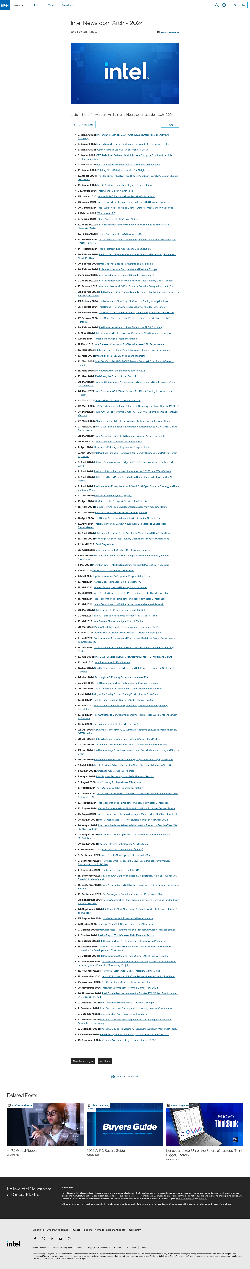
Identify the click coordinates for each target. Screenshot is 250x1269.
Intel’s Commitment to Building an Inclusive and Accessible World (129, 604)
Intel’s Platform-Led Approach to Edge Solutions (125, 248)
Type (51, 5)
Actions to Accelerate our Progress (115, 770)
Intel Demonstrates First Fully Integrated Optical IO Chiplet (127, 682)
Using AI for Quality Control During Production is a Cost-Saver (125, 694)
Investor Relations (82, 1229)
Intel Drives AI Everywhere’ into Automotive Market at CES (128, 164)
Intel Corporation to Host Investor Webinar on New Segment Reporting (132, 332)
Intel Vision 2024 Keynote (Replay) (113, 495)
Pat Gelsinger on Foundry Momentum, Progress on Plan (132, 894)
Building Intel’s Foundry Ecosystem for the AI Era (121, 677)
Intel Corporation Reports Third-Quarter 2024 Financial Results (133, 955)
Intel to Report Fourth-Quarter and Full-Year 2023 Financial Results (132, 143)
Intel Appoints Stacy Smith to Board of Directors (121, 355)
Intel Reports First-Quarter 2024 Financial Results (122, 549)
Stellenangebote (116, 1229)
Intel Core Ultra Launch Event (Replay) (122, 849)
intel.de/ (203, 1198)
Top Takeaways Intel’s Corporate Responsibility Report (122, 576)
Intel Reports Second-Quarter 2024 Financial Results (125, 776)
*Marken (80, 1247)
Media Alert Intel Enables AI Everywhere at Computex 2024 (126, 626)
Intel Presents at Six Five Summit (112, 662)
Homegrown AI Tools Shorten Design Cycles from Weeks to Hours (131, 506)
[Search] (217, 5)
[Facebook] (35, 1238)
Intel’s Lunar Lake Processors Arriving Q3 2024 (119, 609)
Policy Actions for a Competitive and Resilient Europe (128, 269)
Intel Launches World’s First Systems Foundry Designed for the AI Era (136, 286)
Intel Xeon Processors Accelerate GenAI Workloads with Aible (128, 688)
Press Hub (67, 5)
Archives (105, 1061)
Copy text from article (127, 1076)
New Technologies (83, 1061)
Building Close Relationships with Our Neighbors (123, 170)
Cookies (117, 1247)
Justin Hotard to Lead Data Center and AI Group (122, 149)
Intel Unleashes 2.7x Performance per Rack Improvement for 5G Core (136, 312)
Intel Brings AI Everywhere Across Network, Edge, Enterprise (132, 306)
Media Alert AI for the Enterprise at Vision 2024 (120, 370)
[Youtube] (61, 1238)
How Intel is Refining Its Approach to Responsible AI (122, 447)
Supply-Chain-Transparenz (99, 1247)
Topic (37, 5)
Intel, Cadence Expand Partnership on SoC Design (126, 263)
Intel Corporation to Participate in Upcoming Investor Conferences (130, 598)
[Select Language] (225, 5)
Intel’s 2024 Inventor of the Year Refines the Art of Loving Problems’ (138, 976)
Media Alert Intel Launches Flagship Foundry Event (124, 185)
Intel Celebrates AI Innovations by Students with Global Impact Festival (136, 929)
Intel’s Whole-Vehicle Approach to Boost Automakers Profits (127, 738)
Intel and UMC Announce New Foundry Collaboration (126, 196)
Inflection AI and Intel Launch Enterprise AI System (125, 923)
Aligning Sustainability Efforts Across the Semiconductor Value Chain (132, 420)
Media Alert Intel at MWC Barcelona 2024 (121, 233)
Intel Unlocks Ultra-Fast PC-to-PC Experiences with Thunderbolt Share (132, 592)
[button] (83, 124)
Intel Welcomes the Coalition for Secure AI (116, 723)
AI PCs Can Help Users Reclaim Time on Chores (127, 981)
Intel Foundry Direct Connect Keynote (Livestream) (126, 274)
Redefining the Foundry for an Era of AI (116, 376)
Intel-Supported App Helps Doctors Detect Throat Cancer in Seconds (135, 207)
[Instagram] (69, 1238)
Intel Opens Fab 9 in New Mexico (115, 190)
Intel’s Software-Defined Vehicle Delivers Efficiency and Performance (132, 349)
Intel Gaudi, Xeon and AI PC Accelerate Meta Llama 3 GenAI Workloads (133, 532)
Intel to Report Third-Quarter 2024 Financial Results (126, 935)
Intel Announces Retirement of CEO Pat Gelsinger (127, 1002)
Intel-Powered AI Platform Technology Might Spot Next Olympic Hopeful (133, 759)
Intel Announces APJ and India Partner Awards (128, 918)
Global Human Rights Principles (171, 1256)
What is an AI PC (106, 213)
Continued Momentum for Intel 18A (121, 869)
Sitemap (144, 1247)
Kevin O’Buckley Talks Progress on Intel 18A (120, 787)
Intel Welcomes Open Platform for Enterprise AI (121, 512)
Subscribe (239, 5)
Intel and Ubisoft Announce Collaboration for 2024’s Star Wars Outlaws (132, 471)
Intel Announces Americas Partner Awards (119, 441)
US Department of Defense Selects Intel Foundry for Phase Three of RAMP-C (137, 406)
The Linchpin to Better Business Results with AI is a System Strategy (130, 744)
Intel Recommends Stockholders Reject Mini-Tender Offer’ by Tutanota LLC (138, 813)
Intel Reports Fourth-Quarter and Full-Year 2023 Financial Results (133, 201)
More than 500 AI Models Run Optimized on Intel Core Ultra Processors (130, 564)
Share (172, 124)
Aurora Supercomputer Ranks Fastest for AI (117, 581)
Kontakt (99, 1229)
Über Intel (39, 1229)
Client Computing (100, 1105)
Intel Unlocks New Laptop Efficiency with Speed (127, 855)
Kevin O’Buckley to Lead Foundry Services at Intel (120, 587)
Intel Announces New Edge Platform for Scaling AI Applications (133, 301)
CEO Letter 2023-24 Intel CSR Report (113, 570)
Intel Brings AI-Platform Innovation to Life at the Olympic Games (129, 518)
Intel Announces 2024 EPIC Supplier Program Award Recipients (130, 435)
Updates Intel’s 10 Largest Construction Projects (121, 501)
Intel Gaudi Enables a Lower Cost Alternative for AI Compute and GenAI (133, 656)
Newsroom (19, 5)
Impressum (134, 1229)
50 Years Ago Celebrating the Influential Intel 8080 (128, 1040)
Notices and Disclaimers (43, 1256)
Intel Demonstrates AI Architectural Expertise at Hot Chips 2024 (133, 819)
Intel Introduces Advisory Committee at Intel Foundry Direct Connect (136, 280)
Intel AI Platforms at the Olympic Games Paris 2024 (130, 987)
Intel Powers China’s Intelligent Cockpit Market (119, 621)
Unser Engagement (58, 1229)
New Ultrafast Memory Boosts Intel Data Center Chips (131, 970)
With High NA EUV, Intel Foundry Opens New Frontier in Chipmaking (132, 538)
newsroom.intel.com (185, 1198)
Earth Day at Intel (104, 544)
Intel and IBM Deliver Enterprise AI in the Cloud (123, 843)
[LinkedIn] (52, 1238)
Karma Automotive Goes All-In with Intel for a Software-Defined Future (136, 808)
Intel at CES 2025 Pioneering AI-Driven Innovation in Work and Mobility (138, 1028)
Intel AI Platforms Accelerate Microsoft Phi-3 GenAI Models (126, 615)
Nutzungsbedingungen (62, 1247)
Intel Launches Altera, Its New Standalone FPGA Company (130, 327)
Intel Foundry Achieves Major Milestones (119, 782)
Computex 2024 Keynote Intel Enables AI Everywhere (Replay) (127, 632)
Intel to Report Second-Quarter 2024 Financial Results (123, 699)
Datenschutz (131, 1247)
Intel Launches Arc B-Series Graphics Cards (123, 1013)
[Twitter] (44, 1238)
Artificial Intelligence (22, 1105)
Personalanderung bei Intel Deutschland (115, 338)
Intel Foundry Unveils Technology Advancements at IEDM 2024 (134, 1034)
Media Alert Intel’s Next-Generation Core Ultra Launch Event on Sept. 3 (132, 765)
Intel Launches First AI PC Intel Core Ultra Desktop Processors (132, 940)
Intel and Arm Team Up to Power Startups (117, 400)
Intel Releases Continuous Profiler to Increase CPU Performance (129, 344)
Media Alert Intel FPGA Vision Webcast (119, 218)
